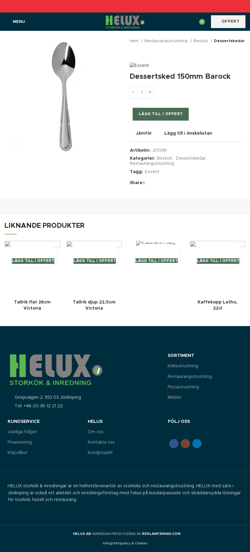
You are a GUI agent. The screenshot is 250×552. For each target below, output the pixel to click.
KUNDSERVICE (24, 421)
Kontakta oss (101, 442)
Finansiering (20, 442)
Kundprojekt (100, 453)
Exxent (152, 172)
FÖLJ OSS (179, 421)
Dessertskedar (229, 41)
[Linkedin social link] (132, 6)
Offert (230, 22)
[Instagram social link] (185, 443)
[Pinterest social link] (125, 6)
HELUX (95, 421)
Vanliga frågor (22, 432)
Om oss (96, 432)
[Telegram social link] (139, 6)
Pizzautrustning (183, 387)
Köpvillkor (17, 453)
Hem (135, 41)
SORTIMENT (181, 356)
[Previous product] (230, 53)
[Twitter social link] (118, 6)
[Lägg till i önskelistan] (33, 249)
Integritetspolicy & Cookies (125, 543)
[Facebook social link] (111, 6)
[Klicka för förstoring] (15, 144)
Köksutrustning (183, 366)
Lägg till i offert (161, 114)
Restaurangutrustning (167, 41)
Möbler (175, 397)
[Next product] (242, 53)
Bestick (201, 41)
